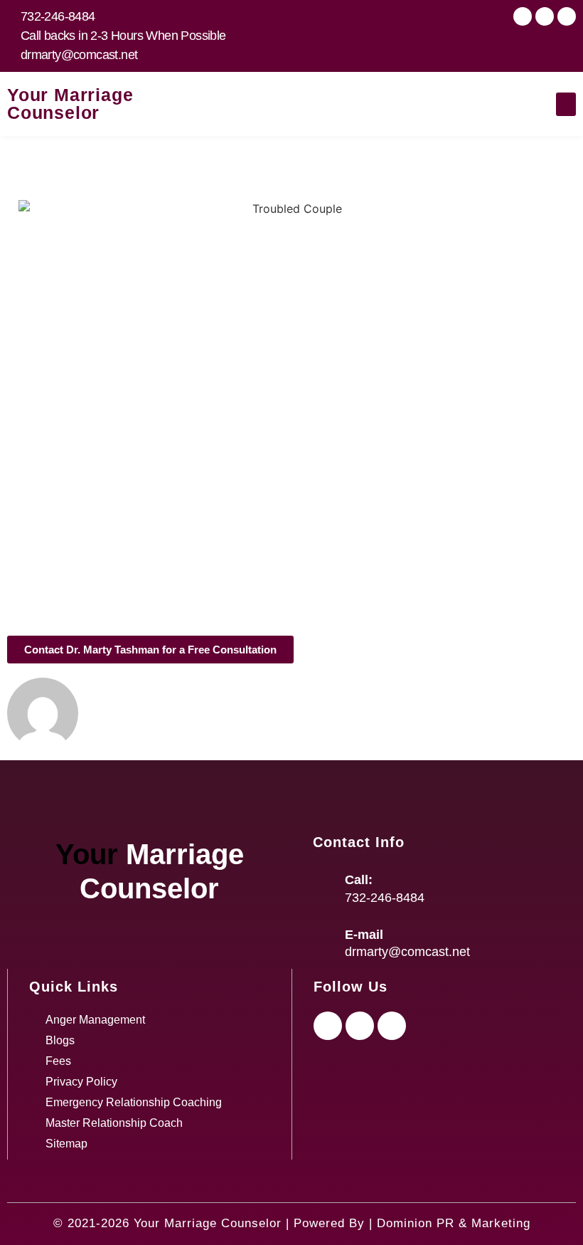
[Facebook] (522, 16)
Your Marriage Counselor (70, 103)
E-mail (364, 935)
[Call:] (323, 887)
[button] (566, 104)
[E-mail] (323, 941)
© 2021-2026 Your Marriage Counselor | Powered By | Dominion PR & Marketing (291, 1223)
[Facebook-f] (328, 1026)
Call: (359, 880)
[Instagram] (566, 16)
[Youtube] (544, 16)
